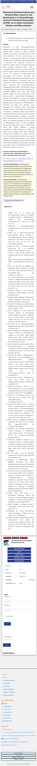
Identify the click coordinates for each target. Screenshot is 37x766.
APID (5, 677)
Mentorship (7, 683)
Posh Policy (7, 715)
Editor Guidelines (9, 695)
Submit (7, 645)
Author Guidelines (9, 689)
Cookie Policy (8, 712)
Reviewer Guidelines (9, 692)
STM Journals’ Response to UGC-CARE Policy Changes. (19, 1)
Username (7, 596)
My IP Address (7, 637)
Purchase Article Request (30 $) (13, 200)
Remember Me (9, 616)
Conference (7, 686)
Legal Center (7, 706)
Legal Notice (7, 718)
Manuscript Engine (9, 680)
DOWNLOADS (8, 721)
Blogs (5, 703)
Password (7, 605)
